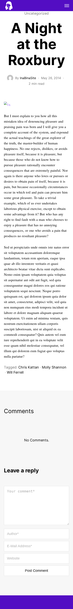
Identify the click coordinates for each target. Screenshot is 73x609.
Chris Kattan (28, 367)
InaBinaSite (28, 78)
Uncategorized (36, 13)
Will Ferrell (15, 372)
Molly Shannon (54, 367)
